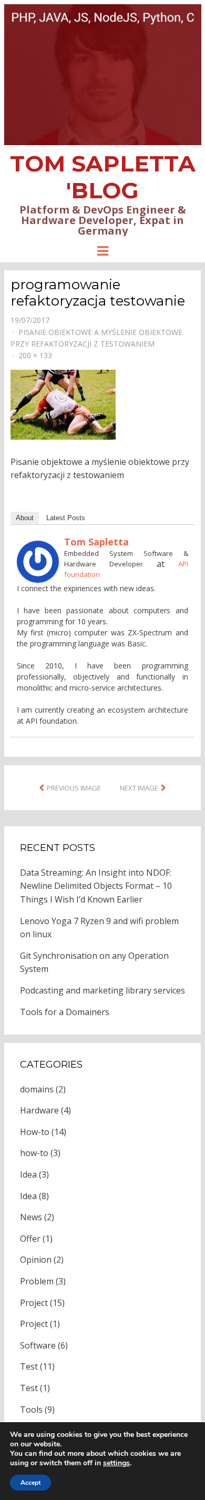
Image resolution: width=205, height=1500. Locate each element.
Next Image (139, 788)
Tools (31, 1409)
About (25, 518)
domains (37, 1089)
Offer (30, 1238)
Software (38, 1345)
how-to (34, 1153)
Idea (28, 1174)
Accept (30, 1482)
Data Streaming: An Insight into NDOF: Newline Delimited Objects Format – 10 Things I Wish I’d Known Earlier (96, 886)
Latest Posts (65, 518)
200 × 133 (35, 355)
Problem (37, 1281)
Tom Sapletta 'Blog (103, 177)
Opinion (36, 1259)
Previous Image (74, 788)
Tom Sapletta (96, 541)
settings (116, 1463)
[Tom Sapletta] (38, 560)
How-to (34, 1132)
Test (29, 1366)
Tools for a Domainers (64, 1012)
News (31, 1217)
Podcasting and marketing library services (102, 990)
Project (34, 1303)
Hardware (39, 1110)
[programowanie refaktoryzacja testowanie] (63, 403)
